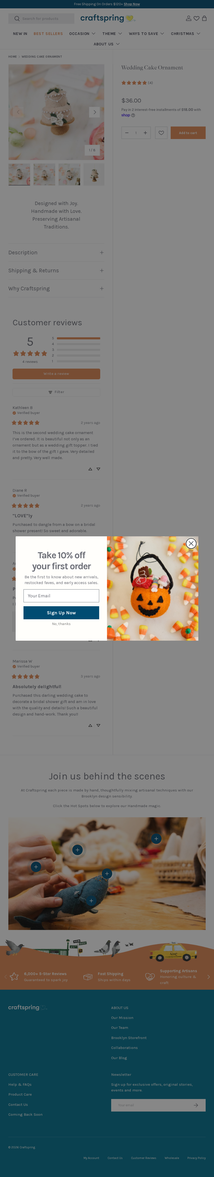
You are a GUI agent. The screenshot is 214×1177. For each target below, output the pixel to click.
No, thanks (61, 624)
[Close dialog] (191, 543)
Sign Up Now (61, 613)
